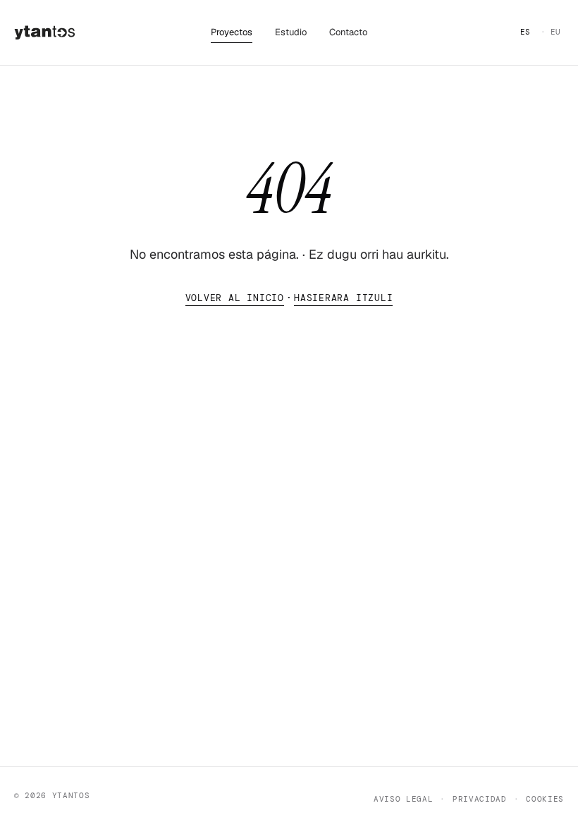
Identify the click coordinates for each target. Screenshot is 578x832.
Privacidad (479, 799)
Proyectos (231, 32)
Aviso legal (403, 799)
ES (525, 32)
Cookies (545, 799)
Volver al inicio (234, 298)
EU (556, 32)
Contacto (348, 32)
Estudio (291, 32)
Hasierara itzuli (343, 298)
